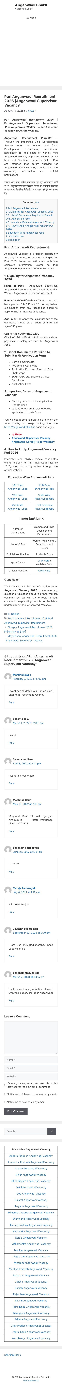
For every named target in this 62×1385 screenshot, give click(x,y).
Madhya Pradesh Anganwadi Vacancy (31, 1269)
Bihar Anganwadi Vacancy (31, 1174)
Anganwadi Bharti (31, 5)
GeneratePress (31, 1380)
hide (36, 202)
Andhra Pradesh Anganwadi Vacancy (31, 1155)
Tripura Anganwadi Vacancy (31, 1319)
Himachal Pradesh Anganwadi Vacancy (31, 1212)
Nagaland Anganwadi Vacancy (31, 1275)
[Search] (51, 1131)
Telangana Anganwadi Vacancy (31, 1313)
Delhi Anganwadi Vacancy (31, 1187)
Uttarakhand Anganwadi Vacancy (31, 1332)
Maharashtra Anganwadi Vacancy (31, 1243)
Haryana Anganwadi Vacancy (31, 1206)
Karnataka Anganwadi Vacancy (31, 1231)
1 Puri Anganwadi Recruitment (22, 208)
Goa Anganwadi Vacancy (31, 1193)
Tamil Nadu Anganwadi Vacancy (31, 1306)
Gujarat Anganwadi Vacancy (31, 1200)
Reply (11, 702)
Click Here (43, 560)
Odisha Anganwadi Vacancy (31, 1281)
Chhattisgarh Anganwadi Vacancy (31, 1181)
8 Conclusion (13, 239)
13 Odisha (13, 614)
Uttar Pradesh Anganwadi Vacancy (31, 1325)
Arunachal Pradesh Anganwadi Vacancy (31, 1162)
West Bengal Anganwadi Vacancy (31, 1338)
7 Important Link (15, 236)
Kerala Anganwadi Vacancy (31, 1237)
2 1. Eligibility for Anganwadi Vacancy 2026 (29, 211)
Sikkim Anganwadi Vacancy (31, 1300)
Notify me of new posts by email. (26, 1102)
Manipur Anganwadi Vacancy (31, 1250)
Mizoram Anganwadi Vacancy (31, 1262)
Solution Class (12, 1354)
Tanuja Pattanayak (24, 888)
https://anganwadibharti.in (19, 427)
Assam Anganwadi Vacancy (31, 1168)
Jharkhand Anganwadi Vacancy (31, 1218)
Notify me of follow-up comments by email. (32, 1094)
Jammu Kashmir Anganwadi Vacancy (31, 1225)
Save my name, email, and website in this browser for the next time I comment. (32, 1085)
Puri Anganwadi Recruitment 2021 (27, 618)
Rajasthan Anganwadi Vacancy (31, 1294)
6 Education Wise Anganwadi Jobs (25, 232)
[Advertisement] (31, 55)
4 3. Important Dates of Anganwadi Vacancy (30, 222)
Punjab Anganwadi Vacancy (31, 1288)
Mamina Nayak (22, 674)
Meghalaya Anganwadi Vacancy (31, 1256)
